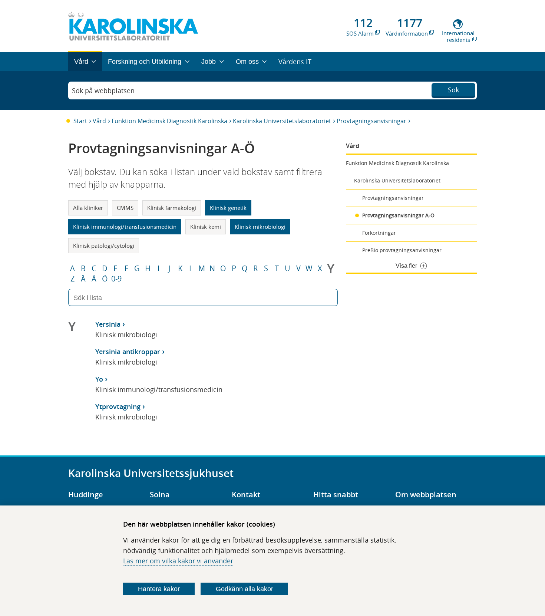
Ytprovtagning (118, 406)
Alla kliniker (88, 207)
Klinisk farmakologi (171, 207)
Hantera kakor (159, 589)
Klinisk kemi (205, 226)
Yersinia (107, 324)
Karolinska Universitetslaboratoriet (282, 121)
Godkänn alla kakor (244, 589)
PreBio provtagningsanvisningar (402, 250)
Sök (453, 89)
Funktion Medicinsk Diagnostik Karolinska (169, 121)
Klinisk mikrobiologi (260, 226)
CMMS (125, 207)
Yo (99, 379)
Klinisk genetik (228, 207)
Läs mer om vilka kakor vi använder (178, 560)
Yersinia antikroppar (127, 351)
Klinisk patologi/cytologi (103, 245)
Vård (99, 121)
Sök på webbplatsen (103, 90)
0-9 (116, 278)
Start (80, 121)
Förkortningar (379, 232)
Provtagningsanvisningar (371, 121)
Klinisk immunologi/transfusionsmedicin (124, 226)
